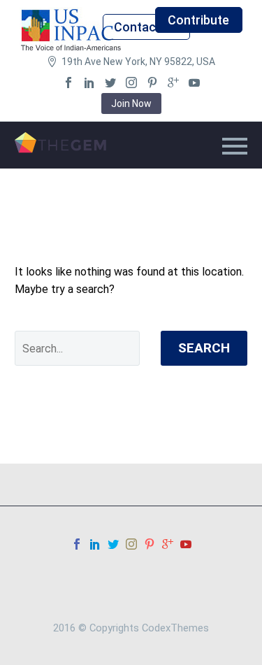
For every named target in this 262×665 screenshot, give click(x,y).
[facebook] (68, 82)
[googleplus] (173, 82)
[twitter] (110, 82)
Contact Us (146, 27)
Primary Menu (234, 146)
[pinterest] (152, 82)
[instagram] (131, 82)
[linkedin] (89, 82)
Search (204, 348)
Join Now (131, 103)
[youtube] (194, 82)
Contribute (198, 20)
